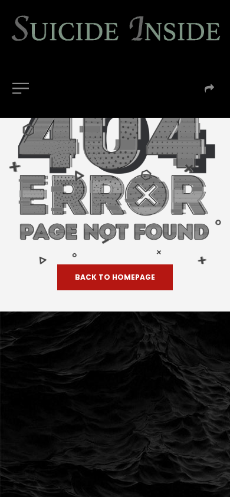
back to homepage (115, 277)
